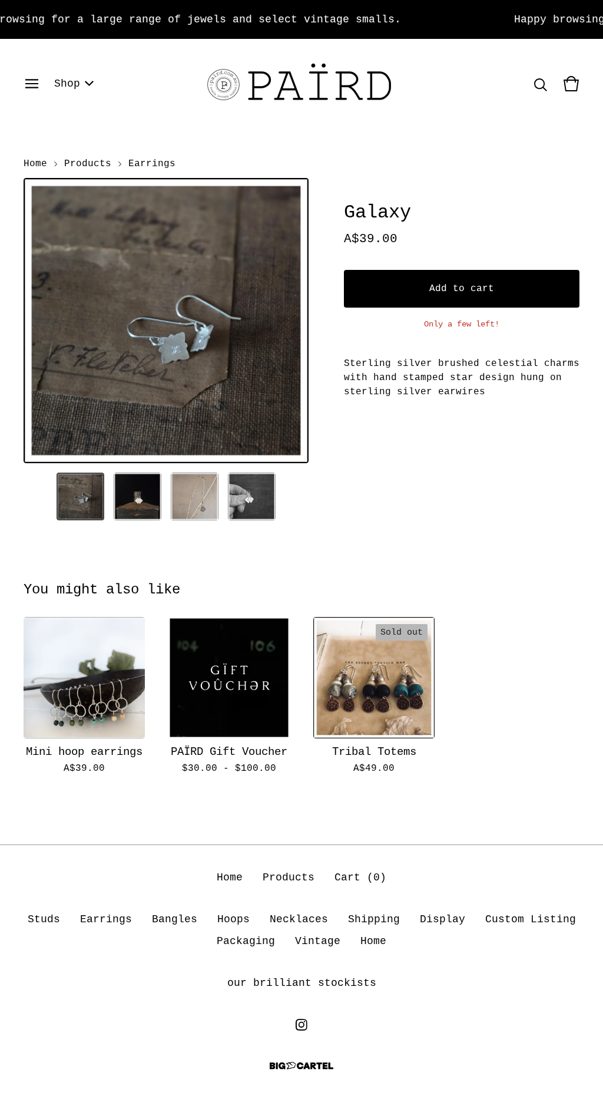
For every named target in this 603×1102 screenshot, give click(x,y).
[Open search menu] (540, 83)
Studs (44, 919)
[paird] (301, 83)
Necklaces (299, 919)
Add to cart (461, 288)
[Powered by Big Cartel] (301, 1065)
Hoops (233, 919)
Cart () (360, 877)
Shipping (374, 919)
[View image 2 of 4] (137, 496)
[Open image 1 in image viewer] (166, 320)
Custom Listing (530, 919)
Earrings (151, 164)
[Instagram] (301, 1025)
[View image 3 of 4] (194, 496)
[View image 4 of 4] (252, 496)
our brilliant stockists (301, 983)
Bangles (174, 919)
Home (35, 164)
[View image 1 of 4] (80, 496)
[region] (301, 19)
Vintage (317, 941)
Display (442, 919)
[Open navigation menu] (31, 83)
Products (87, 164)
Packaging (246, 941)
